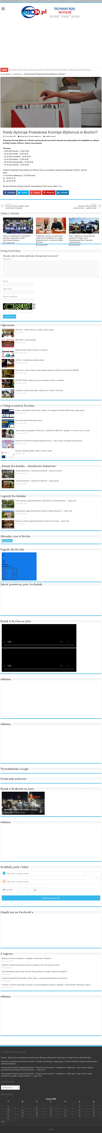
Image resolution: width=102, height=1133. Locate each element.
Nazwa (5, 281)
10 (8, 1110)
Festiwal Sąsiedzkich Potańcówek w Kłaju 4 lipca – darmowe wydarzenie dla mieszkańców (34, 978)
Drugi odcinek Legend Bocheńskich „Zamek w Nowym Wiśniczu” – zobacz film (43, 511)
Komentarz (7, 259)
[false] (95, 877)
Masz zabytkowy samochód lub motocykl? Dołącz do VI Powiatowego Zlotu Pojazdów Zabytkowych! (82, 239)
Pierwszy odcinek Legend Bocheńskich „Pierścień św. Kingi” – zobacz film (42, 521)
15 (79, 1110)
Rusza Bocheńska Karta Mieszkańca (28, 420)
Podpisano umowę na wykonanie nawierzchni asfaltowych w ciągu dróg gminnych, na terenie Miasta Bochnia (49, 239)
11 (22, 1110)
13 (51, 1110)
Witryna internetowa (10, 296)
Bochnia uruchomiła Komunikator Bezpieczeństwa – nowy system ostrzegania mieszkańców (48, 441)
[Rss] (50, 1129)
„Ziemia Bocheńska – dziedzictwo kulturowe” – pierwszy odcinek (38, 471)
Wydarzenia (17, 74)
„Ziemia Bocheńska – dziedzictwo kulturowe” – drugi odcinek (37, 481)
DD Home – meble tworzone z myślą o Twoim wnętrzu (34, 330)
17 (8, 1113)
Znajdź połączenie (49, 898)
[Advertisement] (51, 49)
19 (37, 1113)
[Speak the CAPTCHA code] (34, 308)
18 (22, 1113)
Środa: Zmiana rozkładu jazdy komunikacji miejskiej (17, 206)
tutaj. (60, 186)
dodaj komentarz (51, 136)
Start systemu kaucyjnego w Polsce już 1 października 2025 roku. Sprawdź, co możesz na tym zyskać (52, 430)
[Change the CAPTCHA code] (34, 304)
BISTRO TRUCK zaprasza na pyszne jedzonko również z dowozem (39, 380)
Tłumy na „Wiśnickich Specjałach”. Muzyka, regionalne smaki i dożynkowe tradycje (17, 238)
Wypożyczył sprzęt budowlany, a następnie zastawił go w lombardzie (26, 958)
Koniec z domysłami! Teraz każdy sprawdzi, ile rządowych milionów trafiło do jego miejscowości (50, 410)
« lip (2, 1122)
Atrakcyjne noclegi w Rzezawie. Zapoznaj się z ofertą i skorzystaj (31, 70)
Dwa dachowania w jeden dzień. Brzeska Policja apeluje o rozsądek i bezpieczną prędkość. (35, 971)
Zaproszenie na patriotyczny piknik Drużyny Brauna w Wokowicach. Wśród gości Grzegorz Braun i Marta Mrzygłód (49, 1058)
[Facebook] (52, 1129)
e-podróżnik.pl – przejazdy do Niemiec (13, 904)
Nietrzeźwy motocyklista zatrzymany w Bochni (18, 1061)
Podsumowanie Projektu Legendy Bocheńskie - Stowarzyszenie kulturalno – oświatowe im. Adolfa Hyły (38, 1067)
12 (37, 1110)
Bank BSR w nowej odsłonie (25, 340)
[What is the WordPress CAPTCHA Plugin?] (17, 306)
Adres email (7, 289)
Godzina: (7, 540)
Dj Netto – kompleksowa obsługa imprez (29, 360)
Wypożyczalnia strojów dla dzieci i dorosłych (31, 350)
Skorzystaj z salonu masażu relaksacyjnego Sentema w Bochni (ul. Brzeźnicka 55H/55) (47, 370)
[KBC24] (51, 12)
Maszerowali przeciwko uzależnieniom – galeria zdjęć (85, 206)
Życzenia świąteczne (34, 136)
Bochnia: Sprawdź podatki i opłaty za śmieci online (33, 451)
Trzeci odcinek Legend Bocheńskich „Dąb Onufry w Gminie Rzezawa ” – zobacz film (45, 501)
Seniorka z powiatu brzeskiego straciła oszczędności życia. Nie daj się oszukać (30, 965)
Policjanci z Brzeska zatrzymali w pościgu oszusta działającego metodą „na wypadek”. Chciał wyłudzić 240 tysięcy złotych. (46, 985)
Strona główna (5, 74)
